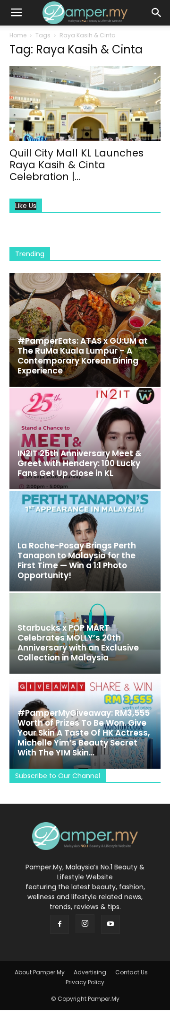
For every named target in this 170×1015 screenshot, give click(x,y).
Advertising (90, 972)
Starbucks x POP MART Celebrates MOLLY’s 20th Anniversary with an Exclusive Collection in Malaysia (78, 642)
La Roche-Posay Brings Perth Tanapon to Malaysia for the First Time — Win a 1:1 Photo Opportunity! (76, 560)
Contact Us (131, 972)
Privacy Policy (85, 982)
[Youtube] (110, 924)
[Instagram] (85, 923)
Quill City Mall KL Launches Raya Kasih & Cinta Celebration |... (76, 164)
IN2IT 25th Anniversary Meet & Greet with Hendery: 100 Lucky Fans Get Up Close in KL (79, 463)
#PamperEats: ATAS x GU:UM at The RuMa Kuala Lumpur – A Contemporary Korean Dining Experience (82, 355)
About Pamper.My (40, 972)
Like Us (25, 206)
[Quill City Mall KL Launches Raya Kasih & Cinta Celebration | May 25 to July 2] (85, 103)
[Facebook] (59, 924)
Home (17, 35)
